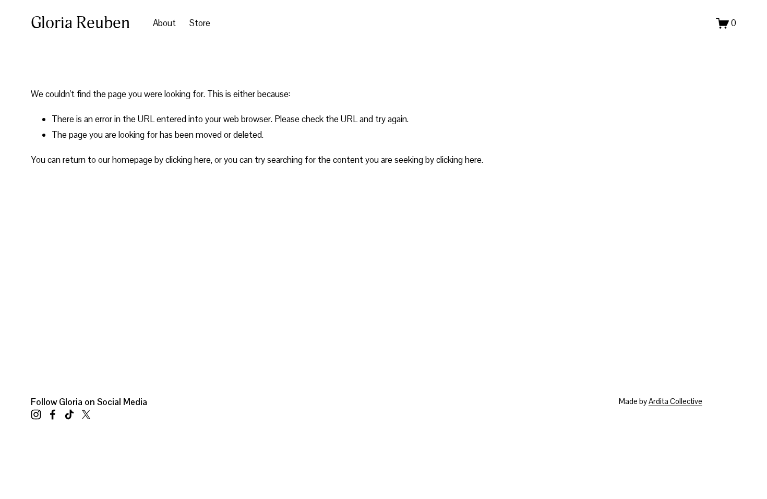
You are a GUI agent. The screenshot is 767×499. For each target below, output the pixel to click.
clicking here (188, 159)
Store (199, 23)
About (164, 23)
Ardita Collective (675, 401)
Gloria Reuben (80, 23)
